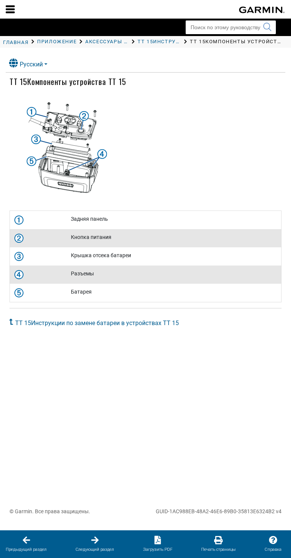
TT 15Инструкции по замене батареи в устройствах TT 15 (97, 323)
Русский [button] (31, 64)
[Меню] (10, 9)
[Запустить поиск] (267, 27)
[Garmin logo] (262, 10)
